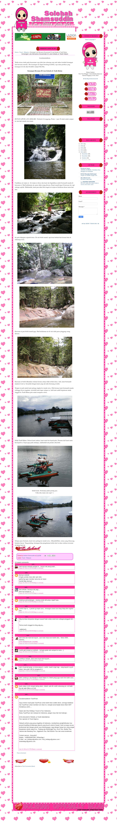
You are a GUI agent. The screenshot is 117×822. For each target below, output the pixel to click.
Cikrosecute (22, 597)
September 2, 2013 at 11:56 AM (27, 671)
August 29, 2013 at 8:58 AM (26, 630)
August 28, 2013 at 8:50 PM (26, 601)
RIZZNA (21, 665)
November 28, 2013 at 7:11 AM (27, 679)
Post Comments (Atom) (28, 766)
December (85, 154)
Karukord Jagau (85, 168)
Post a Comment (21, 753)
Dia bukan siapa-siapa (86, 179)
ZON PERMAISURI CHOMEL (28, 642)
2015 (82, 148)
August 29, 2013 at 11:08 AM (26, 643)
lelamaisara (22, 648)
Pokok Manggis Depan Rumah (28, 675)
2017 (82, 144)
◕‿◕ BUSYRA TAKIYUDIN (88, 181)
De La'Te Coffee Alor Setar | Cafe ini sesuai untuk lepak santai (89, 183)
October (84, 158)
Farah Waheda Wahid (25, 564)
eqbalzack (22, 616)
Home (16, 52)
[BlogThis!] (50, 555)
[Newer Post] (21, 763)
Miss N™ (21, 587)
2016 (82, 146)
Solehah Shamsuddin (29, 555)
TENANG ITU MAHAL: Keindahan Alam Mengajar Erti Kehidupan (90, 170)
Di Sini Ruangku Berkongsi (88, 174)
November (85, 156)
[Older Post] (68, 763)
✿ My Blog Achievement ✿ (90, 78)
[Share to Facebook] (53, 555)
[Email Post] (45, 555)
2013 (82, 152)
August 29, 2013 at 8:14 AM (26, 612)
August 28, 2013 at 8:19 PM (26, 593)
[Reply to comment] (38, 568)
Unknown (21, 572)
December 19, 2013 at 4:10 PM (27, 689)
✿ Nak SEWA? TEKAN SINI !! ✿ (90, 223)
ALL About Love (85, 177)
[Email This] (48, 555)
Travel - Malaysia (24, 52)
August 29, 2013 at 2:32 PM (26, 660)
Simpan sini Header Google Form (89, 175)
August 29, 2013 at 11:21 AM (26, 652)
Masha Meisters (23, 656)
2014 (82, 150)
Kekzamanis (22, 635)
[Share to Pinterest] (55, 555)
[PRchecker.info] (90, 113)
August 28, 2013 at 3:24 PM (26, 568)
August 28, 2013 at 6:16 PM (26, 582)
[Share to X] (51, 555)
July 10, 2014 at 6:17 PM (25, 749)
